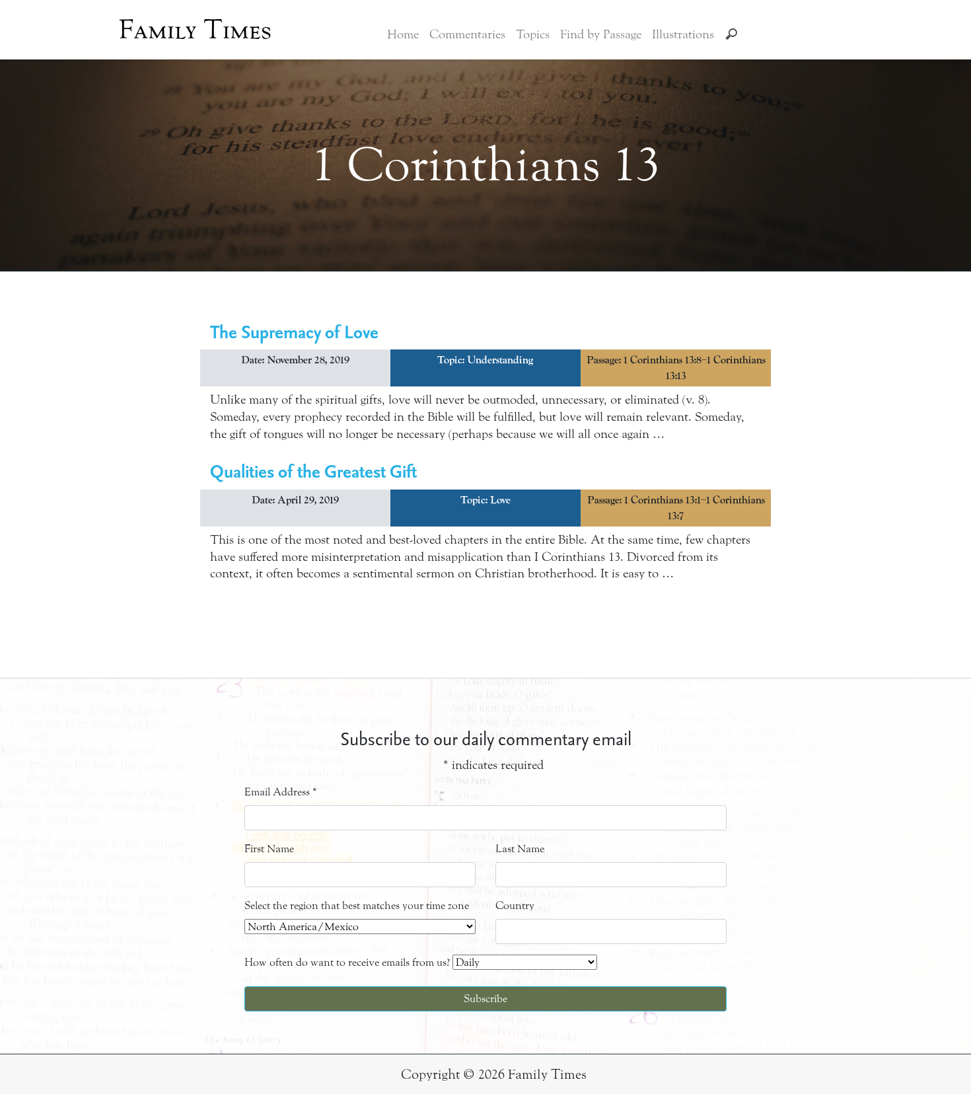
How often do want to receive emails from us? (347, 962)
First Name (269, 848)
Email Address (280, 791)
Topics (533, 34)
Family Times (195, 30)
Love (500, 500)
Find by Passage (600, 34)
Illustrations (683, 34)
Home (403, 34)
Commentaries (467, 34)
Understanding (500, 360)
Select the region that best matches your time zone (356, 905)
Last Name (519, 848)
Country (514, 905)
